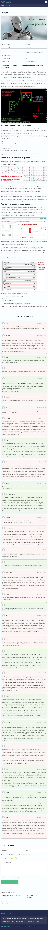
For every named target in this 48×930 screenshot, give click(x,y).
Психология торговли (32, 895)
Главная (2, 5)
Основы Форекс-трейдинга (8, 901)
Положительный (16, 854)
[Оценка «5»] (17, 858)
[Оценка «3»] (14, 858)
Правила (3, 913)
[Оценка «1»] (11, 858)
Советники (8, 5)
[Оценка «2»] (12, 858)
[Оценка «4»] (15, 858)
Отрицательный (26, 854)
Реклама (9, 913)
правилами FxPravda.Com (14, 877)
